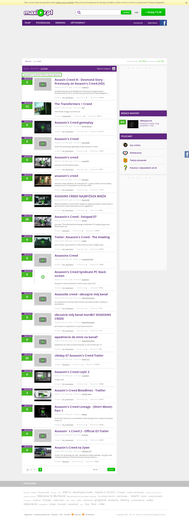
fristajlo (47, 500)
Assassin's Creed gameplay (74, 122)
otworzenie (30, 504)
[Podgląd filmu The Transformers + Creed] (43, 108)
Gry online (135, 145)
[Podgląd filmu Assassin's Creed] (43, 143)
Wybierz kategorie (104, 69)
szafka (149, 500)
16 (84, 116)
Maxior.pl (38, 13)
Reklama (54, 514)
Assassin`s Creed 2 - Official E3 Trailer (82, 431)
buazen (84, 220)
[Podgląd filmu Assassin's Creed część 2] (43, 376)
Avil (83, 108)
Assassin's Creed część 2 (72, 372)
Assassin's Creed (67, 139)
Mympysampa (87, 126)
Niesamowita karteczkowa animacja (81, 496)
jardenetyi (85, 279)
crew (102, 504)
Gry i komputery (68, 97)
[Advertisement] (94, 42)
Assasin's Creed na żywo (72, 447)
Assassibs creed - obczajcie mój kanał (81, 294)
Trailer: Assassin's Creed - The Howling (82, 237)
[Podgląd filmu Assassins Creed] (43, 260)
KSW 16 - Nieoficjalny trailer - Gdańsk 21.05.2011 (89, 492)
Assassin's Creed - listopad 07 (75, 217)
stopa (52, 504)
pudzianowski (155, 496)
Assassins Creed (66, 256)
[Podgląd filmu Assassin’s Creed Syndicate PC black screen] (34, 276)
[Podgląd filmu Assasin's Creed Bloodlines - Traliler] (43, 395)
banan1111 (86, 359)
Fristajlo (121, 492)
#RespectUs (146, 120)
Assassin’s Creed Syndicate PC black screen (80, 274)
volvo (73, 500)
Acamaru (85, 435)
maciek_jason (86, 394)
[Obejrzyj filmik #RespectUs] (133, 124)
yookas (34, 492)
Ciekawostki (66, 116)
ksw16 (135, 496)
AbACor (84, 414)
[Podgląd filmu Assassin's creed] (43, 162)
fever (94, 504)
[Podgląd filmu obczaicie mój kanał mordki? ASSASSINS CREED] (43, 319)
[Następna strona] (40, 469)
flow (87, 504)
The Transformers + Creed (73, 104)
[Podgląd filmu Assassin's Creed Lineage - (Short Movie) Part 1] (43, 411)
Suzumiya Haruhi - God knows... (113, 496)
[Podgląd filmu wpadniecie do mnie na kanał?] (43, 341)
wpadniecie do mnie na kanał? (76, 337)
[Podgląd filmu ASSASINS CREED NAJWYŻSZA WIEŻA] (43, 200)
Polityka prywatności (42, 514)
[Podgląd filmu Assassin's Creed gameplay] (43, 127)
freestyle (62, 504)
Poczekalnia (89, 514)
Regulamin (28, 514)
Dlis (59, 493)
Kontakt (67, 514)
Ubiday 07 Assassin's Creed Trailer (79, 355)
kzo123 (27, 492)
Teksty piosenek (138, 160)
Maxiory (78, 514)
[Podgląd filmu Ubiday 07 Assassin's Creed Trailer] (43, 360)
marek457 (85, 161)
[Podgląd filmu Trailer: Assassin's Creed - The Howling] (43, 241)
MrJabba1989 (43, 492)
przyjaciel (100, 500)
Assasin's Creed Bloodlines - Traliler (80, 390)
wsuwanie (43, 504)
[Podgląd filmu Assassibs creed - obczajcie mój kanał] (43, 298)
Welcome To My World (51, 496)
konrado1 (85, 180)
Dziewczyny (136, 152)
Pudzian (37, 500)
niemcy (124, 500)
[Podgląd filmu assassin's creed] (43, 180)
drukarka (113, 500)
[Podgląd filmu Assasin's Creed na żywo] (43, 452)
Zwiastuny (66, 231)
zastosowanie (137, 500)
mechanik (88, 500)
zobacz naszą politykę (65, 2)
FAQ (61, 514)
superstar (58, 500)
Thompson (27, 500)
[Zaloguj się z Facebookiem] (163, 23)
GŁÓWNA (44, 68)
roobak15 (85, 87)
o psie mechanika (135, 492)
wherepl (54, 493)
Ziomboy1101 (87, 451)
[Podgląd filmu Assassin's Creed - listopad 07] (43, 221)
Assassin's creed (66, 157)
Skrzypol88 (85, 143)
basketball (73, 504)
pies (79, 500)
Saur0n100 (85, 200)
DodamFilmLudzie (88, 298)
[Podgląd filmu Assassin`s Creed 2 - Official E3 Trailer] (43, 435)
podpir (84, 241)
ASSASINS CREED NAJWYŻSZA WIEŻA (80, 196)
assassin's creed (66, 176)
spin (81, 504)
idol (67, 500)
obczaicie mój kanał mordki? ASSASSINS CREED (83, 317)
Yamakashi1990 (87, 259)
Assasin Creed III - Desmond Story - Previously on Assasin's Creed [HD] (80, 81)
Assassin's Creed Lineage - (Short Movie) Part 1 (83, 409)
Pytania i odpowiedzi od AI (143, 167)
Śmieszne (65, 461)
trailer (144, 496)
